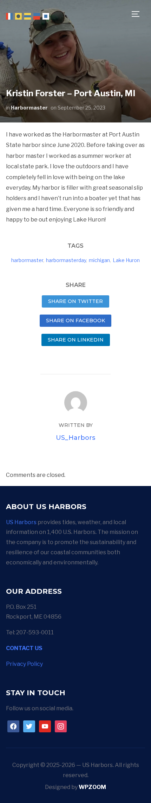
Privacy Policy (24, 664)
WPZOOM (92, 787)
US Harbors (21, 522)
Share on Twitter (75, 301)
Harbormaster (29, 108)
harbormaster (27, 260)
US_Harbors (75, 438)
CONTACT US (24, 648)
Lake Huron (126, 260)
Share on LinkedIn (76, 340)
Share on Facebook (75, 320)
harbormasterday (66, 260)
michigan (99, 260)
